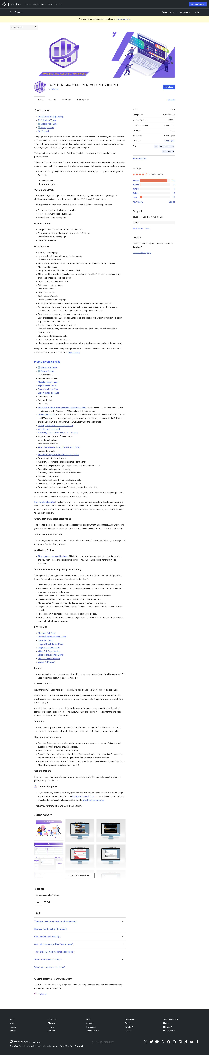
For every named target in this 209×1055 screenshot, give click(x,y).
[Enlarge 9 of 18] (91, 873)
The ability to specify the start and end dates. (58, 454)
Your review (138, 202)
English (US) (170, 141)
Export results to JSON (48, 393)
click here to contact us (93, 800)
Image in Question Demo (49, 647)
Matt (166, 1023)
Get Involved (130, 1019)
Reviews (52, 99)
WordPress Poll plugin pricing (50, 116)
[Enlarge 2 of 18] (60, 846)
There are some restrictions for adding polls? (54, 952)
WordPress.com (170, 1019)
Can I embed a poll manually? (47, 936)
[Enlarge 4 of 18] (60, 875)
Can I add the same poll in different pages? (53, 944)
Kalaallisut (36, 1042)
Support (171, 99)
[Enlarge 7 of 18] (91, 822)
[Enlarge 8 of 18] (91, 847)
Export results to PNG (48, 389)
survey (171, 146)
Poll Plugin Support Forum (83, 796)
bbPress (167, 1027)
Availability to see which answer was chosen (58, 433)
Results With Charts (47, 414)
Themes (51, 1023)
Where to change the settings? (48, 959)
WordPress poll (168, 151)
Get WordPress (197, 4)
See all (172, 202)
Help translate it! (123, 19)
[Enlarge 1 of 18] (60, 822)
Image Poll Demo (45, 640)
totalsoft (55, 89)
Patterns (51, 1031)
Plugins (51, 1027)
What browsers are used (49, 429)
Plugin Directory (16, 12)
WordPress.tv (92, 1031)
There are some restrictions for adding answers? (56, 921)
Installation (66, 99)
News (12, 1023)
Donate (129, 1027)
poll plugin (163, 146)
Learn (88, 1019)
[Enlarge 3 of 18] (60, 860)
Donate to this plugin (142, 252)
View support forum (141, 228)
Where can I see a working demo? (49, 967)
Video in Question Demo (49, 658)
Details (40, 99)
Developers (91, 1027)
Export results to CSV (47, 385)
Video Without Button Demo (50, 655)
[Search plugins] (35, 27)
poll (156, 146)
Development (83, 99)
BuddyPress (169, 1031)
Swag (128, 1031)
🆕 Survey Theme (46, 127)
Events (127, 1023)
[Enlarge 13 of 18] (122, 822)
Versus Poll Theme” (46, 662)
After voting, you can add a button (53, 556)
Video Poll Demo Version (49, 651)
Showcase (52, 1019)
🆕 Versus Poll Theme (47, 124)
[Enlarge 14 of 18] (122, 847)
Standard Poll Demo (47, 633)
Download (168, 87)
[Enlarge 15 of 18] (122, 873)
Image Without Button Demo (50, 644)
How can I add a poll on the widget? (50, 929)
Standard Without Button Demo (52, 636)
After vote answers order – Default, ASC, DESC (59, 447)
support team (74, 352)
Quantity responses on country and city (55, 425)
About (12, 1019)
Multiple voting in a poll (48, 382)
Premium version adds (47, 361)
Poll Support (43, 131)
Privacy (13, 1031)
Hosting (13, 1027)
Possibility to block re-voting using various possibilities (62, 407)
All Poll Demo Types (47, 120)
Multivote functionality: (44, 502)
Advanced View (140, 158)
